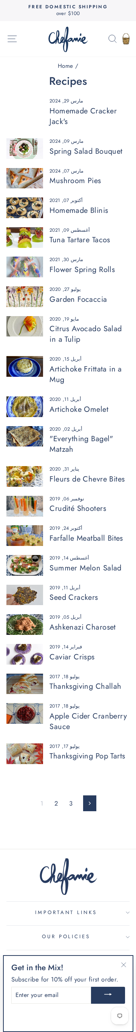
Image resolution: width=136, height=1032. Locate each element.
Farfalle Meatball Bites (86, 538)
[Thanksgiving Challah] (24, 684)
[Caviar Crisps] (24, 654)
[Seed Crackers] (24, 595)
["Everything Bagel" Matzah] (24, 436)
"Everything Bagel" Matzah (81, 444)
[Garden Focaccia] (24, 296)
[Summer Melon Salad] (24, 565)
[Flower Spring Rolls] (24, 267)
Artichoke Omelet (78, 409)
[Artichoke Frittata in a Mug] (24, 366)
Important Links (66, 912)
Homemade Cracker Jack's (83, 116)
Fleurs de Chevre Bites (87, 479)
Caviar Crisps (71, 656)
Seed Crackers (73, 597)
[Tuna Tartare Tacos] (24, 237)
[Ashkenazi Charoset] (24, 624)
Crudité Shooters (77, 508)
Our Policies (66, 936)
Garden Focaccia (78, 299)
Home (65, 66)
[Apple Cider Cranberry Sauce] (24, 713)
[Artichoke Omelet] (24, 406)
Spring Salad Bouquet (85, 151)
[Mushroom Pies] (24, 178)
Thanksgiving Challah (85, 686)
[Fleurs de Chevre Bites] (24, 476)
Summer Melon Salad (85, 568)
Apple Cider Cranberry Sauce (88, 721)
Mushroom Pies (75, 180)
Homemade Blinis (78, 210)
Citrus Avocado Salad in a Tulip (85, 334)
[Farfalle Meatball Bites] (24, 535)
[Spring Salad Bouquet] (24, 148)
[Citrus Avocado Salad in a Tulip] (24, 326)
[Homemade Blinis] (24, 207)
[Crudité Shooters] (24, 506)
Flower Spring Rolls (82, 269)
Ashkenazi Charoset (82, 627)
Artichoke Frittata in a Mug (85, 374)
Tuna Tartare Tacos (79, 239)
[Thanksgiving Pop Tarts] (24, 753)
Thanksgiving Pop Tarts (87, 756)
